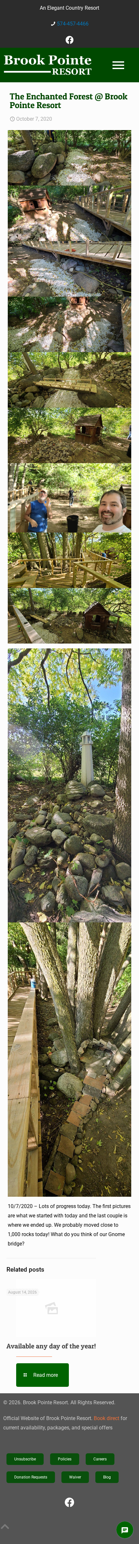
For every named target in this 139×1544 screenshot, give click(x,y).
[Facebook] (69, 40)
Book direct (106, 1418)
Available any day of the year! (51, 1346)
